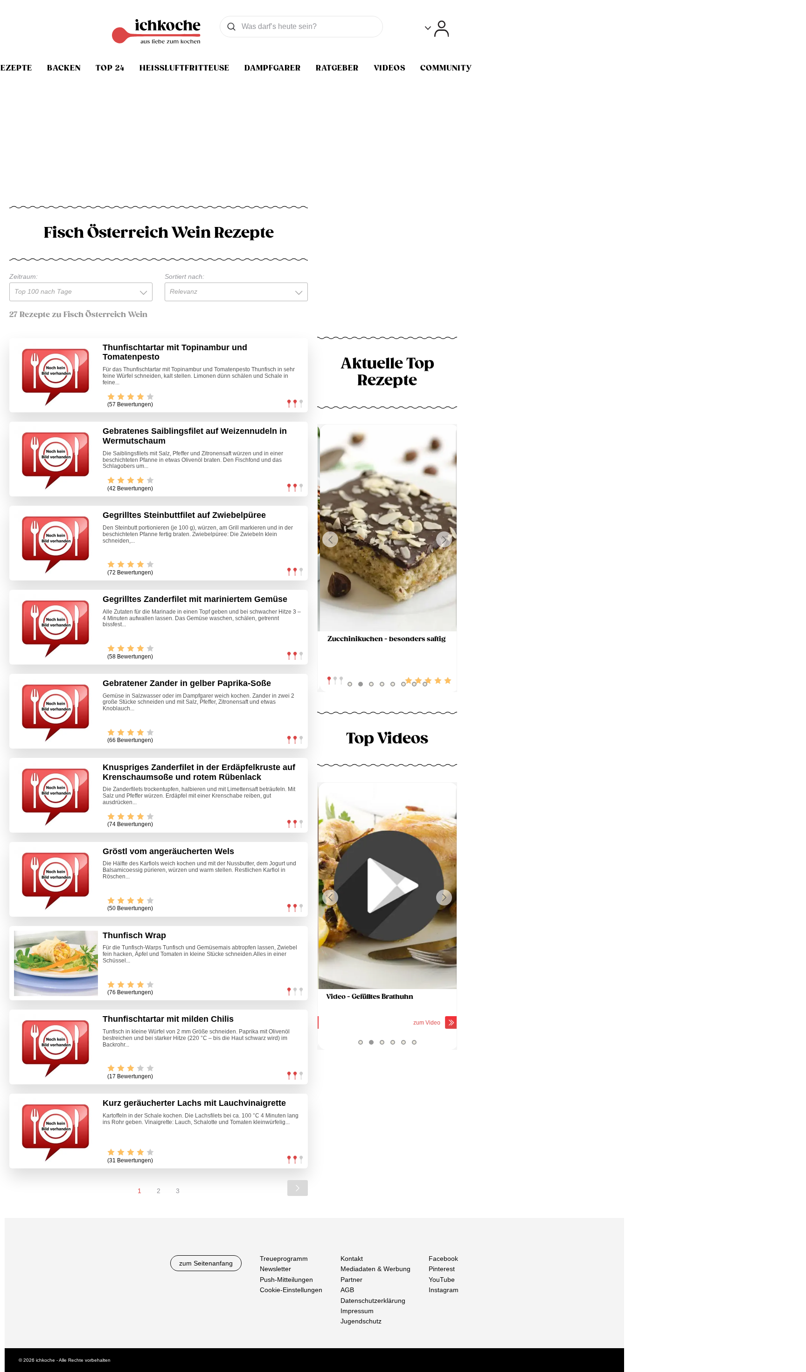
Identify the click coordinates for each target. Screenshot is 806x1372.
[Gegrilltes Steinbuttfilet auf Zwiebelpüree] (56, 543)
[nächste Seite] (297, 1188)
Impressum (357, 1311)
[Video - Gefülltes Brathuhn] (387, 886)
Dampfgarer (272, 68)
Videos (389, 68)
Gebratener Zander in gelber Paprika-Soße (187, 683)
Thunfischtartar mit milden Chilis (168, 1019)
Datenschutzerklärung (372, 1300)
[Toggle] (436, 29)
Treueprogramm (284, 1258)
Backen (64, 68)
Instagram (444, 1290)
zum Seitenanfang (206, 1263)
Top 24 (110, 68)
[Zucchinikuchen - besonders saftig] (387, 527)
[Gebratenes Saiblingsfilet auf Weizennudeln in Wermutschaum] (56, 459)
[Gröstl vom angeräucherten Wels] (56, 879)
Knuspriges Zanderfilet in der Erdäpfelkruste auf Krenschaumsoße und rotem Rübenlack (199, 772)
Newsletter (275, 1269)
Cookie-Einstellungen (291, 1290)
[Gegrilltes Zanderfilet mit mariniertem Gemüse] (56, 627)
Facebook (443, 1258)
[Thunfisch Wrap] (56, 963)
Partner (351, 1279)
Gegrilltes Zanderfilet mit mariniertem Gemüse (195, 599)
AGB (347, 1290)
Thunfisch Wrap (134, 935)
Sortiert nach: (184, 276)
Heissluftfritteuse (184, 68)
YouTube (442, 1279)
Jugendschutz (361, 1321)
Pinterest (442, 1269)
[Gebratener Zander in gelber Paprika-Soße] (56, 711)
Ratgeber (337, 68)
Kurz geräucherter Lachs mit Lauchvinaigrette (194, 1103)
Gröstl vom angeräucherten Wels (168, 851)
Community (446, 68)
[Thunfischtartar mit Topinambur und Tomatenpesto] (56, 375)
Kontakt (351, 1258)
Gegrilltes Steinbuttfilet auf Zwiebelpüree (184, 515)
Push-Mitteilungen (286, 1279)
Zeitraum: (23, 276)
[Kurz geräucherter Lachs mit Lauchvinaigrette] (56, 1131)
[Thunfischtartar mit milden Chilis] (56, 1047)
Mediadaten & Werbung (375, 1269)
